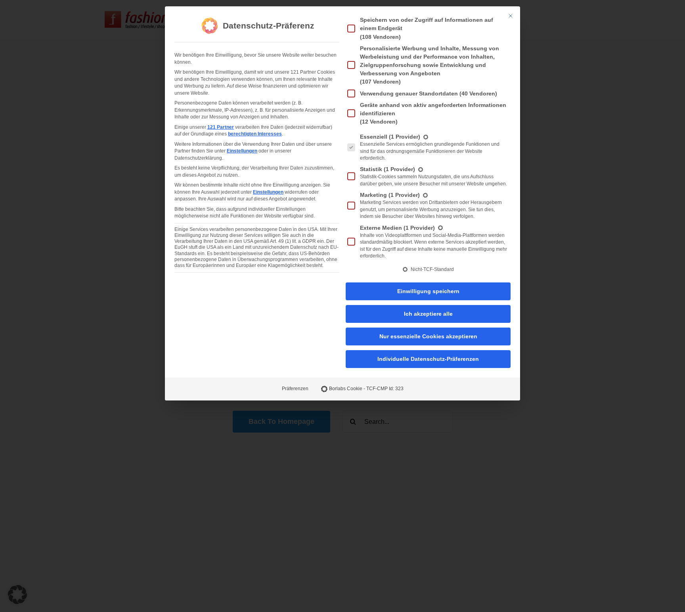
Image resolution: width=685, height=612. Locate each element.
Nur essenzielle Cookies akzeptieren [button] (428, 336)
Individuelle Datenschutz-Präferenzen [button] (428, 359)
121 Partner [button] (220, 127)
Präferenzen (295, 388)
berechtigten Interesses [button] (255, 134)
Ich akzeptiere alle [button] (428, 314)
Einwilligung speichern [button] (428, 291)
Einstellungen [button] (242, 151)
